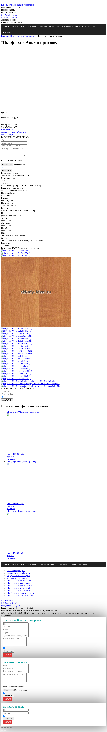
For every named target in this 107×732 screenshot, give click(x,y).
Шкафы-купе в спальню (18, 583)
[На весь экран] (8, 727)
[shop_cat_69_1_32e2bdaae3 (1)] (16, 331)
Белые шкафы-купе (16, 570)
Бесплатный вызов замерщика (9, 130)
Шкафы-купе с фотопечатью (20, 593)
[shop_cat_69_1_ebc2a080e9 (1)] (16, 376)
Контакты (6, 32)
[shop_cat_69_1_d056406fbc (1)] (16, 368)
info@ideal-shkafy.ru (10, 605)
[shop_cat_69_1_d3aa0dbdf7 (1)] (16, 366)
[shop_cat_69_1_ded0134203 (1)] (16, 371)
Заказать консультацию (13, 133)
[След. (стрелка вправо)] (5, 730)
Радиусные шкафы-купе (18, 575)
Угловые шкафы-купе (17, 578)
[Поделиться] (5, 727)
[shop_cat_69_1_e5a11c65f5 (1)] (16, 373)
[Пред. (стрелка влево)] (2, 730)
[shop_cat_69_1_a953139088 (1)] (16, 358)
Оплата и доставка (65, 26)
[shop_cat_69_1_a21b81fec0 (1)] (16, 356)
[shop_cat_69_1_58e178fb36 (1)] (16, 333)
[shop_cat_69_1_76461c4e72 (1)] (16, 351)
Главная (6, 26)
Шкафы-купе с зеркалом (18, 590)
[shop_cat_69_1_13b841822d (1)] (16, 328)
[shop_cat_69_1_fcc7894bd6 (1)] (16, 378)
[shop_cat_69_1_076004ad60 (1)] (16, 348)
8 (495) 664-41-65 (9, 15)
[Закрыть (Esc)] (2, 727)
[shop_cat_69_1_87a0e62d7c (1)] (16, 336)
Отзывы (91, 26)
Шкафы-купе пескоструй (18, 588)
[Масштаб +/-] (10, 727)
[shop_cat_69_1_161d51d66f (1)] (16, 341)
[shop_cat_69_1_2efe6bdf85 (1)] (16, 250)
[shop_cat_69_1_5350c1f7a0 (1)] (16, 346)
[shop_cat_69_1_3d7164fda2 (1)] (16, 255)
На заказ (11, 459)
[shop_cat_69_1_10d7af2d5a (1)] (36, 326)
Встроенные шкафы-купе (19, 573)
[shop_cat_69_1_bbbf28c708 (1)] (16, 363)
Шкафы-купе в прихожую (22, 36)
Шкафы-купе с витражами (19, 585)
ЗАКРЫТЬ (7, 654)
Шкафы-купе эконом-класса (20, 595)
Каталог (15, 26)
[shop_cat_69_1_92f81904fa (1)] (16, 338)
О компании (80, 26)
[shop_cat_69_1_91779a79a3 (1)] (16, 353)
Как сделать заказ (28, 26)
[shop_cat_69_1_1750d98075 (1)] (16, 343)
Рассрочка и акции (46, 26)
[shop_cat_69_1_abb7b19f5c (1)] (16, 361)
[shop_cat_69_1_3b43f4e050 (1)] (16, 253)
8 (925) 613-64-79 (9, 17)
